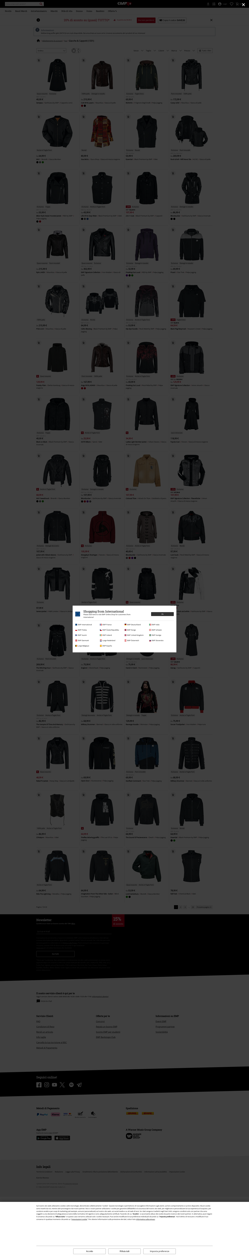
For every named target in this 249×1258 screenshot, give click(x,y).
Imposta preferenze (159, 1251)
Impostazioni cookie (79, 1219)
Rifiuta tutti (124, 1251)
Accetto (89, 1251)
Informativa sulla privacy (145, 1219)
